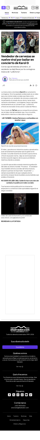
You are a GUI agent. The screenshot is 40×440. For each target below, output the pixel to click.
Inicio (7, 12)
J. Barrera (14, 78)
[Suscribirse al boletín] (3, 7)
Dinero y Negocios (19, 424)
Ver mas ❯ (19, 366)
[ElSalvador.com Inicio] (20, 7)
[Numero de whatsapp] (22, 396)
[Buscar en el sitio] (8, 7)
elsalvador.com (33, 24)
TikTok (14, 110)
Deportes (26, 420)
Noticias (15, 12)
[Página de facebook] (9, 396)
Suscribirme (20, 347)
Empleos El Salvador (28, 18)
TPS (12, 18)
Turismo (24, 12)
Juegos (17, 18)
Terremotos (4, 18)
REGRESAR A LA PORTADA (10, 221)
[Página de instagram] (17, 396)
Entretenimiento (15, 420)
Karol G (22, 92)
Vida (30, 416)
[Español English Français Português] (37, 7)
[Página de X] (13, 396)
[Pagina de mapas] (33, 7)
